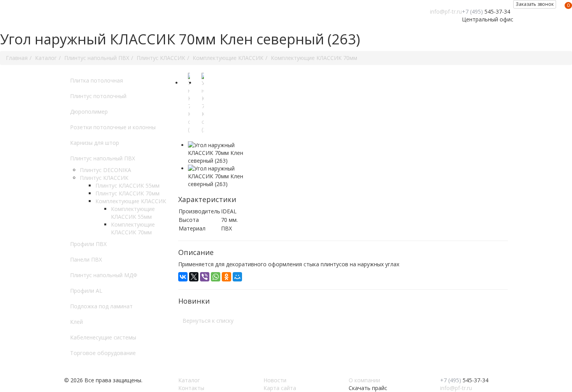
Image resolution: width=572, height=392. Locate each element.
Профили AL (86, 290)
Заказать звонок (535, 4)
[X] (193, 276)
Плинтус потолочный (98, 96)
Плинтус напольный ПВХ (102, 158)
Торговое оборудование (103, 353)
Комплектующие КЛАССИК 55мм (133, 212)
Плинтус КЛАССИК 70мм (127, 193)
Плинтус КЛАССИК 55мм (127, 185)
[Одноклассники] (226, 276)
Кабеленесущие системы (103, 337)
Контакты (191, 388)
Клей (76, 321)
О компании (364, 380)
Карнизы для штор (94, 142)
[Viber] (204, 276)
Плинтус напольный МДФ (103, 275)
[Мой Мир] (237, 276)
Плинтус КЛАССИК (104, 177)
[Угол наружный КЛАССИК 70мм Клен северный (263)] (190, 107)
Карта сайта (279, 388)
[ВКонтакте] (183, 276)
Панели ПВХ (86, 259)
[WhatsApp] (215, 276)
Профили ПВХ (88, 244)
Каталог (189, 380)
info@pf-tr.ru (446, 11)
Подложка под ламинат (101, 306)
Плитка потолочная (96, 80)
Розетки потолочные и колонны (113, 127)
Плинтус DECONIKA (105, 170)
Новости (274, 380)
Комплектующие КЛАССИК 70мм (133, 228)
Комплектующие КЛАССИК (130, 201)
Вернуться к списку (207, 320)
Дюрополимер (89, 111)
